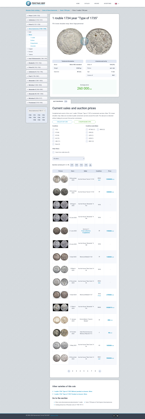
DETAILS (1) (91, 129)
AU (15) (57, 138)
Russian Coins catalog (32, 10)
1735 (34, 117)
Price (109, 171)
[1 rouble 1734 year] (84, 41)
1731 (34, 115)
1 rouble (33, 37)
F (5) (56, 129)
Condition (99, 171)
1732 (39, 115)
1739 (39, 120)
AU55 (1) (91, 135)
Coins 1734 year (65, 10)
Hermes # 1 (86, 229)
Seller (85, 171)
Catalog (87, 3)
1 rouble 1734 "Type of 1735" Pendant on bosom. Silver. (70, 394)
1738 (34, 120)
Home (78, 3)
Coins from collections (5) (62, 152)
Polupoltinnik (34, 43)
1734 (30, 117)
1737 (43, 117)
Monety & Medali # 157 (86, 294)
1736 (39, 117)
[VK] (117, 416)
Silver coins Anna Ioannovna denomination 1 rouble (69, 402)
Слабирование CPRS (85, 121)
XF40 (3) (91, 132)
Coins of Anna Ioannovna (49, 10)
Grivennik (33, 46)
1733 (43, 115)
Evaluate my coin (62, 121)
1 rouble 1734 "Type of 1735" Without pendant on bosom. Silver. (73, 391)
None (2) (57, 144)
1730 (30, 115)
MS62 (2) (102, 129)
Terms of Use (54, 415)
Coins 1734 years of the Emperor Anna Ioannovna (99, 402)
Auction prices (60, 101)
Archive (96, 3)
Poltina (32, 40)
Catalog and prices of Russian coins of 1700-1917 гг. (69, 404)
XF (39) (57, 135)
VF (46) (57, 132)
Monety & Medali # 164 (86, 257)
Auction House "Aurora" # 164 (86, 179)
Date (72, 171)
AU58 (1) (91, 138)
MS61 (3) (91, 141)
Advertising (107, 3)
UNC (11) (57, 141)
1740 (43, 120)
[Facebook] (114, 416)
